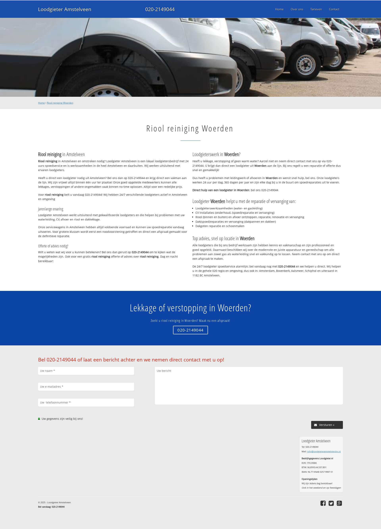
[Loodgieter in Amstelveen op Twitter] (332, 503)
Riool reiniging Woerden (60, 102)
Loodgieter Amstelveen (64, 9)
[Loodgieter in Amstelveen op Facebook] (323, 503)
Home (41, 102)
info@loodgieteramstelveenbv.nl (324, 451)
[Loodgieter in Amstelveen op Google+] (340, 503)
